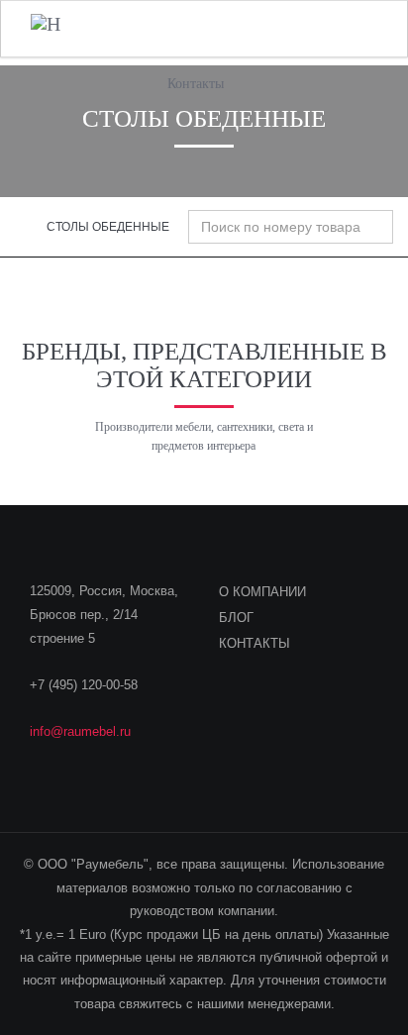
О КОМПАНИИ (262, 591)
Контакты (195, 83)
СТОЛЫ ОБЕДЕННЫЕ (108, 227)
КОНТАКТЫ (254, 643)
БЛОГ (236, 617)
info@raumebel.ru (80, 731)
